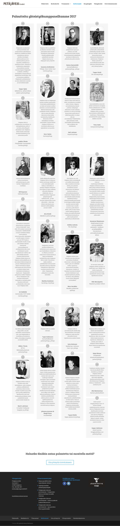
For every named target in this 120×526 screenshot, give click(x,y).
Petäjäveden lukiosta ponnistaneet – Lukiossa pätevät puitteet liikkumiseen (48, 500)
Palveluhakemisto (111, 4)
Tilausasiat (65, 4)
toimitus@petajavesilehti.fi (19, 489)
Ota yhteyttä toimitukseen (60, 462)
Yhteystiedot (98, 4)
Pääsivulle (45, 4)
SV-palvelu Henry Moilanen (25, 523)
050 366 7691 (18, 487)
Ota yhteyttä (88, 4)
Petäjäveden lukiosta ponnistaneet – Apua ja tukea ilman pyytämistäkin (47, 507)
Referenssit (77, 4)
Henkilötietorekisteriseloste (20, 496)
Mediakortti (55, 4)
